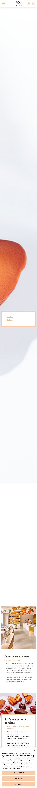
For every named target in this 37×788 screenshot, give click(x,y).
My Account (29, 3)
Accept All (18, 784)
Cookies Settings (18, 772)
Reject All (18, 778)
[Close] (34, 750)
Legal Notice (16, 768)
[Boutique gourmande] (18, 3)
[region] (18, 767)
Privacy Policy (7, 768)
